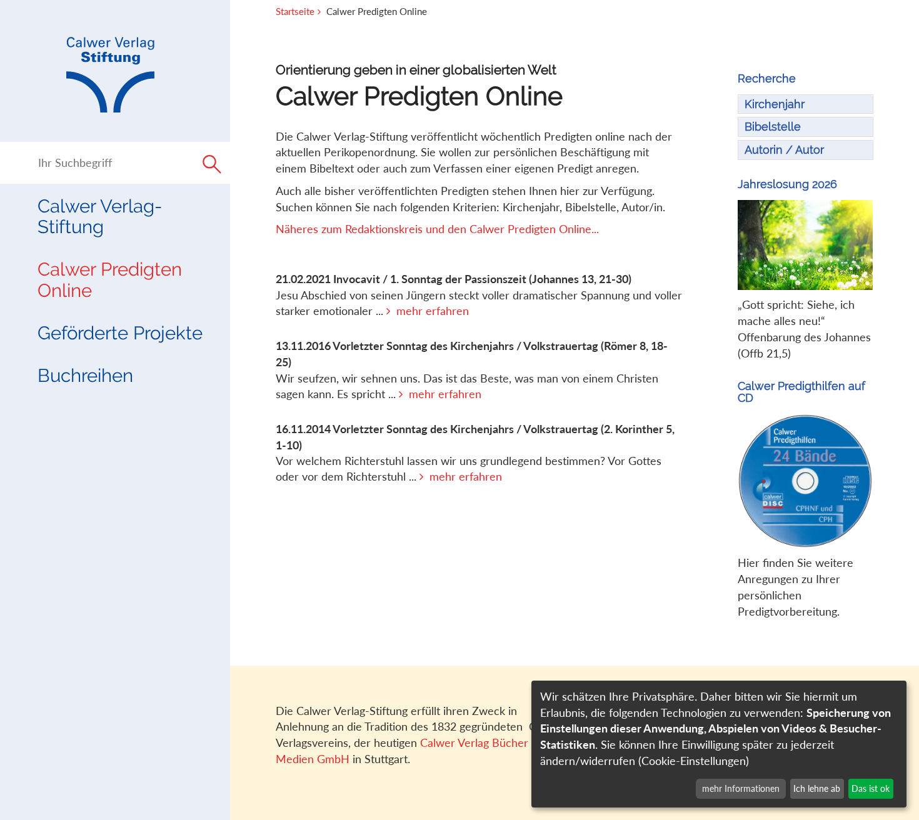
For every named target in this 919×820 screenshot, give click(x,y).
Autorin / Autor (784, 149)
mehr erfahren (432, 311)
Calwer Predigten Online (110, 279)
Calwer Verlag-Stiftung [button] (100, 216)
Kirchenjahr (775, 104)
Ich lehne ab (816, 788)
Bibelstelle (773, 126)
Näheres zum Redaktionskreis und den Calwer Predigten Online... (437, 229)
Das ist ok (870, 788)
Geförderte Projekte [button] (120, 333)
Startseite (295, 11)
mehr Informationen (741, 788)
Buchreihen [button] (85, 375)
